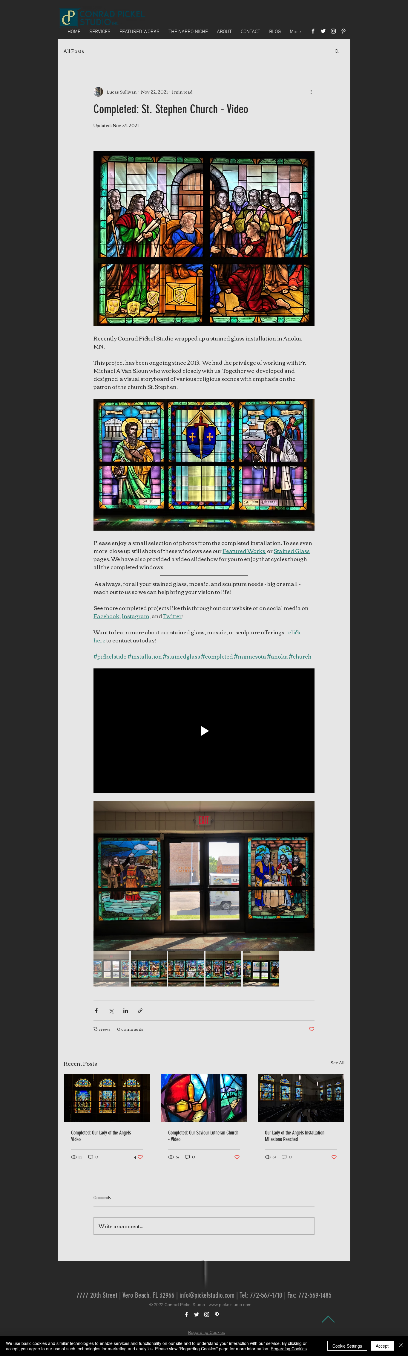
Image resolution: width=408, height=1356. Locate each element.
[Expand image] (204, 876)
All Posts (74, 51)
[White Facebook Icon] (313, 31)
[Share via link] (140, 1010)
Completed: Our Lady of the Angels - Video (102, 1136)
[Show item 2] (149, 969)
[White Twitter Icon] (323, 31)
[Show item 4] (223, 969)
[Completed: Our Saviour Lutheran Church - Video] (204, 1098)
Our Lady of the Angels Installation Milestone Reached (294, 1136)
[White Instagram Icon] (333, 31)
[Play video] (204, 730)
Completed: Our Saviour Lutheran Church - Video (203, 1136)
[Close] (400, 1345)
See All (337, 1062)
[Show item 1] (111, 969)
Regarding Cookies (206, 1332)
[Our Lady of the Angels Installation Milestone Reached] (301, 1098)
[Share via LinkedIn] (125, 1010)
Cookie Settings (347, 1346)
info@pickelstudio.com (207, 1295)
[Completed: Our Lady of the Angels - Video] (107, 1098)
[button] (337, 50)
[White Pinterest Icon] (343, 31)
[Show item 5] (261, 969)
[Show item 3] (186, 969)
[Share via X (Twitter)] (111, 1010)
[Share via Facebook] (96, 1010)
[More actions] (311, 91)
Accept (382, 1346)
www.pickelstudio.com (230, 1304)
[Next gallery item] (307, 876)
